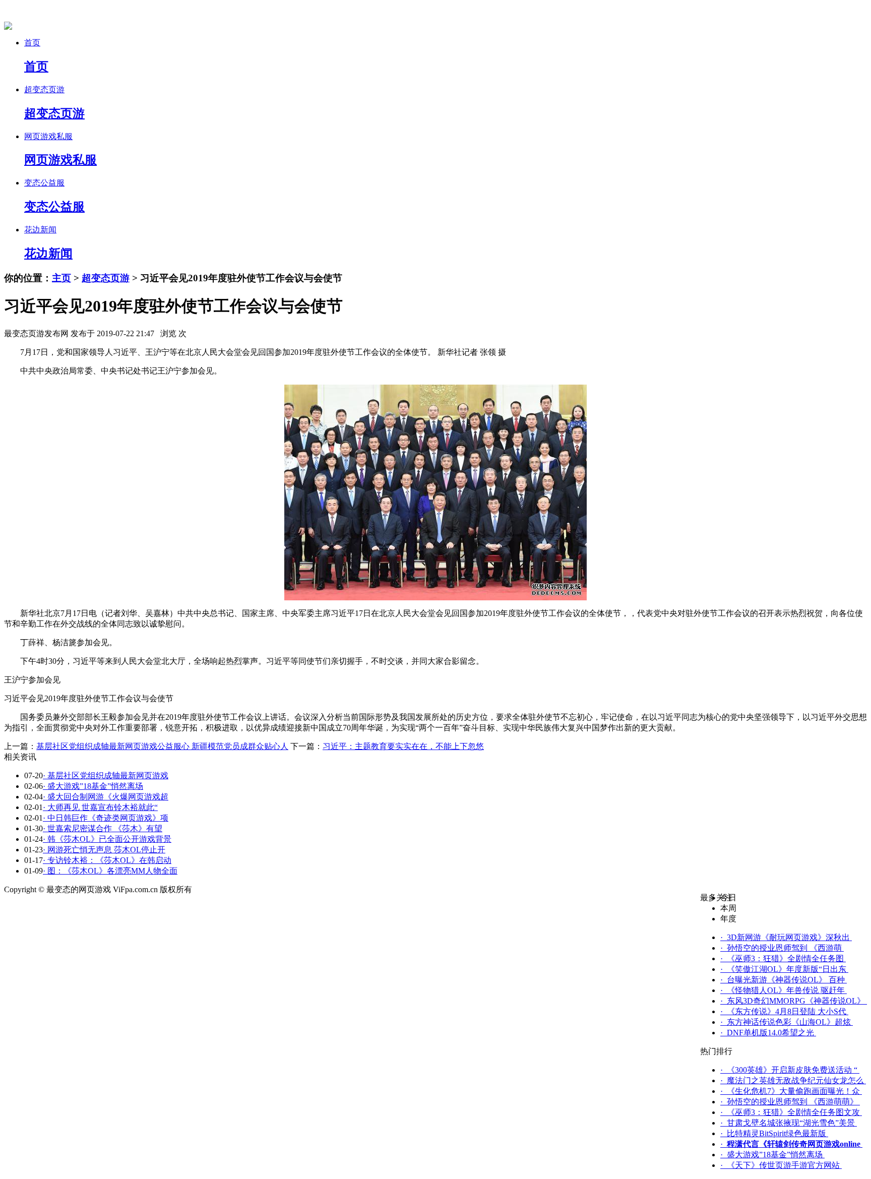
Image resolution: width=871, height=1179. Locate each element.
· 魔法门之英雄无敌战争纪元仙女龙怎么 (793, 1080)
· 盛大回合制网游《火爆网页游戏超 (105, 796)
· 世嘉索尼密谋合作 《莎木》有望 (102, 828)
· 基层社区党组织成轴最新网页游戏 (105, 775)
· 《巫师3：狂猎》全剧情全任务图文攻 (791, 1112)
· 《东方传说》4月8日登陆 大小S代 (784, 1011)
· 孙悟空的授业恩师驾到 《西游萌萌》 (790, 1101)
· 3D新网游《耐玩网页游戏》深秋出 (786, 937)
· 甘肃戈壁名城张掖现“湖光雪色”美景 (788, 1123)
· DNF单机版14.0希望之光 (768, 1032)
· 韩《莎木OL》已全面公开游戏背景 (107, 839)
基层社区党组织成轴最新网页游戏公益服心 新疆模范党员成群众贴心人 (162, 746)
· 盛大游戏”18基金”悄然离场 (93, 786)
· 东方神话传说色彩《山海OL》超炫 (786, 1022)
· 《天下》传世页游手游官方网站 (781, 1165)
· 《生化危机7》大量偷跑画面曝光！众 (791, 1091)
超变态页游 (106, 278)
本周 (728, 908)
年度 (728, 918)
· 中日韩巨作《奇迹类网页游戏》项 (105, 818)
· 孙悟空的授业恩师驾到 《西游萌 (782, 948)
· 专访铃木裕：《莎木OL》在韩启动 (107, 860)
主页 (61, 278)
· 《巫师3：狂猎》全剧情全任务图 (783, 958)
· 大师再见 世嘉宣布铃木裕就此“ (100, 807)
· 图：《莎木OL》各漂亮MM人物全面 (110, 870)
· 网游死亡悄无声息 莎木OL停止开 (104, 849)
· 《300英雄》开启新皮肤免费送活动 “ (789, 1070)
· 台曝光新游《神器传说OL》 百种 (783, 979)
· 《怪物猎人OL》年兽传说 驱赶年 (783, 990)
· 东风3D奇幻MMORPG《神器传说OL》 (793, 1001)
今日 (728, 897)
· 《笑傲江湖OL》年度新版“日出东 (784, 969)
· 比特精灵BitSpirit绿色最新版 (774, 1133)
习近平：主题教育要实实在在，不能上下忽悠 (403, 746)
